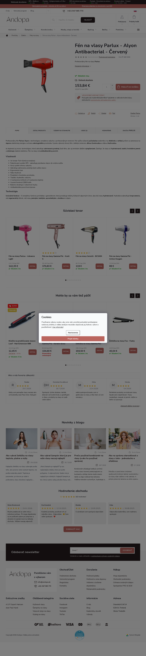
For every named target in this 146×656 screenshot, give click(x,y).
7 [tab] (78, 280)
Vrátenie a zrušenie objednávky (93, 584)
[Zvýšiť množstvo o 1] (112, 85)
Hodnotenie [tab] (106, 130)
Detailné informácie (82, 66)
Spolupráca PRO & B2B (122, 586)
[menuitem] (14, 29)
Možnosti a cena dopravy (96, 579)
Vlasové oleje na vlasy (42, 611)
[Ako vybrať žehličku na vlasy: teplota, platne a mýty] (21, 438)
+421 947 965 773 (44, 586)
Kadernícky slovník (93, 611)
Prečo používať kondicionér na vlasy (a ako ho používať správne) (88, 458)
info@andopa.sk (44, 582)
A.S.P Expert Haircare (14, 604)
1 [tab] (65, 280)
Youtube (63, 611)
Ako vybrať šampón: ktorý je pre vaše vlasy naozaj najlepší (55, 457)
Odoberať (127, 550)
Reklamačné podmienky (95, 589)
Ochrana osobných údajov (123, 582)
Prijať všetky (73, 339)
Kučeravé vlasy (39, 604)
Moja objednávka (120, 576)
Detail (32, 266)
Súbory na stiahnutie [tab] (62, 130)
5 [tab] (74, 280)
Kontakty (63, 586)
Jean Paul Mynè (12, 608)
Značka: (135, 113)
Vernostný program (20, 11)
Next (137, 211)
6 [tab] (76, 280)
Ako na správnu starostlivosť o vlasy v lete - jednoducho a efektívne (123, 458)
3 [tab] (69, 280)
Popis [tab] (17, 130)
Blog (32, 11)
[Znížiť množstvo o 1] (112, 88)
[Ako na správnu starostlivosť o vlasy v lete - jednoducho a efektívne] (124, 438)
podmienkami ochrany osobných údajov (105, 556)
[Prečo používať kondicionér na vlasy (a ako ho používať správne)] (90, 438)
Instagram (63, 608)
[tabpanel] (22, 246)
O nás (8, 11)
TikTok (62, 614)
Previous (132, 211)
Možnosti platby (92, 576)
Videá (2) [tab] (84, 130)
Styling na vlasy (39, 614)
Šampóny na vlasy (40, 608)
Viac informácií (57, 327)
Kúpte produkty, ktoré (97, 6)
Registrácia (64, 582)
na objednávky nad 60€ (49, 6)
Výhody (89, 614)
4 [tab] (72, 280)
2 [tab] (67, 280)
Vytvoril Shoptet (134, 635)
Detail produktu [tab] (39, 130)
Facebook (63, 604)
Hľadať (88, 20)
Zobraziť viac (73, 529)
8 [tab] (80, 280)
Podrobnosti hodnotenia (107, 57)
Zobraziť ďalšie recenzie (130, 406)
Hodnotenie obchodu (73, 491)
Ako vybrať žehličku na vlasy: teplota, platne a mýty (19, 457)
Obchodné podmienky (121, 579)
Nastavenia (73, 332)
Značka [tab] (129, 130)
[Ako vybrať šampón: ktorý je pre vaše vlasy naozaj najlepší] (56, 438)
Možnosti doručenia (85, 80)
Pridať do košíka (129, 87)
